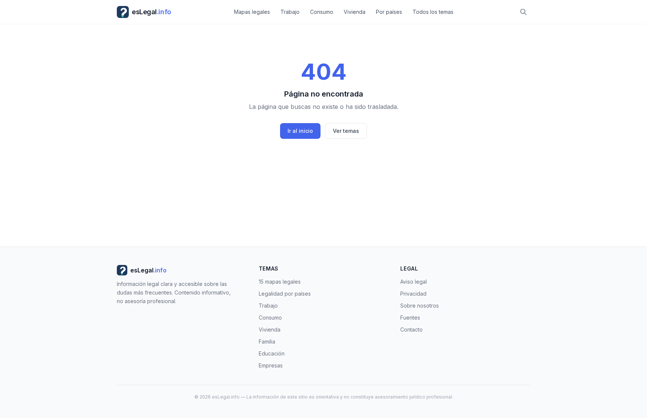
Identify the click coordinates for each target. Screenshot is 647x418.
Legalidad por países (285, 293)
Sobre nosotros (419, 305)
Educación (272, 353)
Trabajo (290, 12)
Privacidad (413, 293)
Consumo (321, 12)
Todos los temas (433, 12)
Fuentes (410, 317)
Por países (389, 12)
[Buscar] (523, 12)
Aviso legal (413, 281)
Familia (267, 341)
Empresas (271, 365)
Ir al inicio (300, 131)
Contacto (411, 329)
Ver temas (346, 131)
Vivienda (354, 12)
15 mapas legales (280, 281)
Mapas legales (252, 12)
